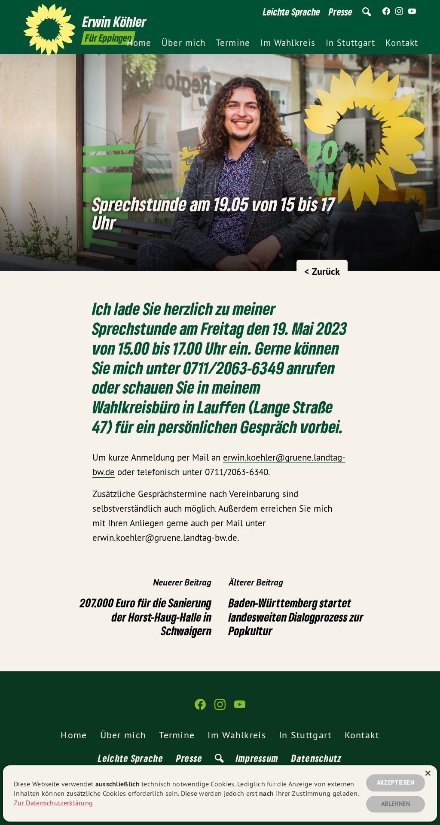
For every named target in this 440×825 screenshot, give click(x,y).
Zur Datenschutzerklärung (53, 802)
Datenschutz (316, 758)
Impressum (257, 758)
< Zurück (322, 271)
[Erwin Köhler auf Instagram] (399, 11)
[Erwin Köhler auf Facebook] (386, 11)
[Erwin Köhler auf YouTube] (412, 11)
